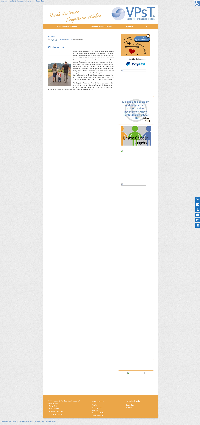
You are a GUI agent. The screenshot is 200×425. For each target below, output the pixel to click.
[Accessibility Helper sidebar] (197, 3)
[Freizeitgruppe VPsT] (136, 158)
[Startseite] (100, 14)
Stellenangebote (20, 1)
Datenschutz (40, 1)
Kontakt (11, 1)
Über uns (4, 1)
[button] (146, 26)
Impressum (30, 1)
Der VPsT (69, 40)
